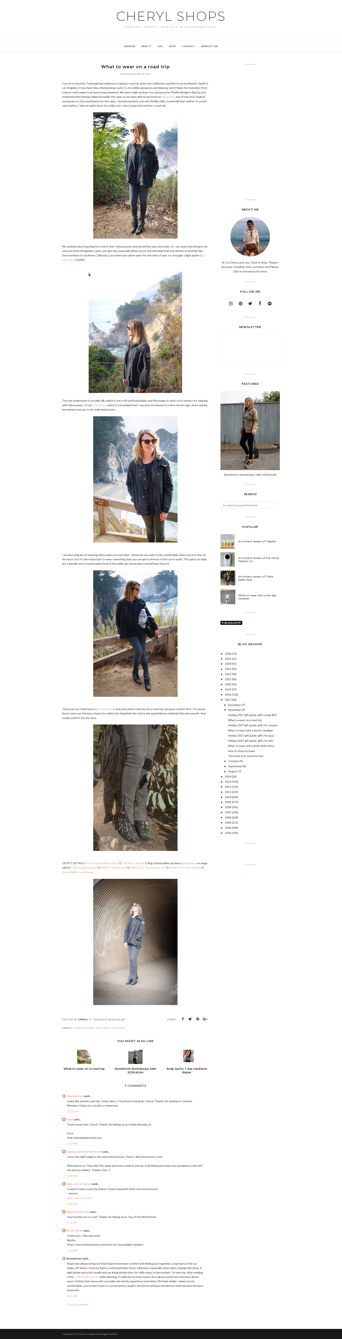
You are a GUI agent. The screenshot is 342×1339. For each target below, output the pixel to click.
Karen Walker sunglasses (77, 872)
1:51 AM (72, 1222)
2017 (228, 699)
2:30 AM (72, 1250)
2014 (228, 776)
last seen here (105, 709)
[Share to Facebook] (183, 1019)
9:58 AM (72, 1203)
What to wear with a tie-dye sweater (257, 597)
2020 (228, 684)
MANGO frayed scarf (114, 867)
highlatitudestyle (77, 1211)
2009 (228, 802)
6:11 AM (72, 1296)
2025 (228, 658)
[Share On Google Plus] (205, 1019)
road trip (94, 1028)
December (234, 704)
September (235, 766)
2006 (228, 817)
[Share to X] (190, 1019)
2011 (228, 792)
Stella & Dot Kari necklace (185, 867)
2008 (228, 807)
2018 (228, 694)
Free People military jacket (102, 863)
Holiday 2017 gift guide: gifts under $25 (252, 715)
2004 (228, 827)
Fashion (79, 1028)
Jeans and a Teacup (78, 1183)
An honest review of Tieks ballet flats (255, 578)
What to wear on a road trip (245, 720)
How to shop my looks (241, 751)
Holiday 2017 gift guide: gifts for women (252, 725)
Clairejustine (74, 1096)
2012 (228, 786)
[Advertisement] (250, 132)
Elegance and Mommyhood (83, 1151)
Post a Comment (77, 1304)
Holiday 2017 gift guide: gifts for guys (251, 735)
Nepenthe (168, 96)
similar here (189, 863)
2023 (228, 668)
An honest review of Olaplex (257, 541)
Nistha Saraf (74, 1230)
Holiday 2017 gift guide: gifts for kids (250, 740)
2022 (228, 674)
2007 (228, 812)
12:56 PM (73, 1111)
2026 (228, 653)
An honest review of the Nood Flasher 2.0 (258, 559)
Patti (69, 1119)
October (233, 761)
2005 (228, 822)
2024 (228, 663)
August (233, 771)
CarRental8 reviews (86, 1276)
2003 (228, 833)
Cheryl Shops (171, 16)
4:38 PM (72, 1176)
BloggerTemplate (109, 1334)
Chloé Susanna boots (84, 867)
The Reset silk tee (133, 863)
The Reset (99, 405)
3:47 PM (72, 1143)
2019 (228, 689)
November (234, 709)
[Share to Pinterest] (198, 1019)
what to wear (114, 1028)
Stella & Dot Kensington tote (148, 867)
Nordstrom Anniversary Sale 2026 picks (250, 474)
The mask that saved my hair (245, 756)
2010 (228, 797)
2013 (228, 781)
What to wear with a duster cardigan (250, 730)
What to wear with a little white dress (251, 745)
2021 (228, 679)
